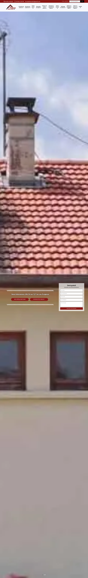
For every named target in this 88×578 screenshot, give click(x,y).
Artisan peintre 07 (33, 7)
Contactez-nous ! (39, 299)
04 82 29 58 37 (9, 1)
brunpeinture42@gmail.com (32, 1)
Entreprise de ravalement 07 (27, 7)
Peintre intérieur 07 (57, 7)
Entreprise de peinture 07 (21, 7)
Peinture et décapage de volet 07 (69, 7)
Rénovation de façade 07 (38, 7)
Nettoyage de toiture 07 (62, 7)
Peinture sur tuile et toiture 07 (44, 7)
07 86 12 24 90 (20, 1)
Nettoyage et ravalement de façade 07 (51, 7)
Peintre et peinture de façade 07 (75, 7)
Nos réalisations (20, 299)
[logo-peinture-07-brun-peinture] (11, 7)
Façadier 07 (80, 7)
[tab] (44, 289)
